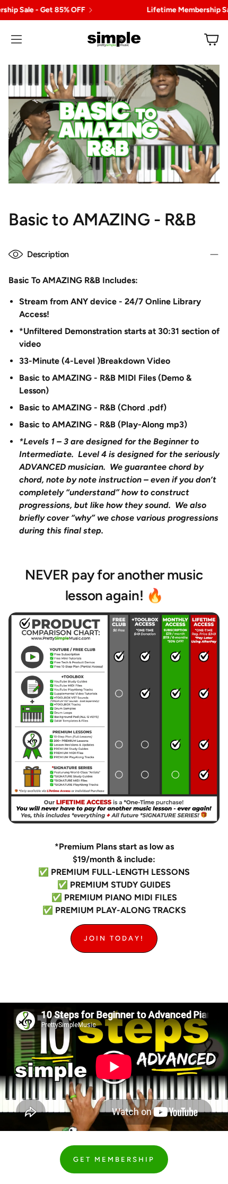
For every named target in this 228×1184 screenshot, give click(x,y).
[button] (16, 39)
